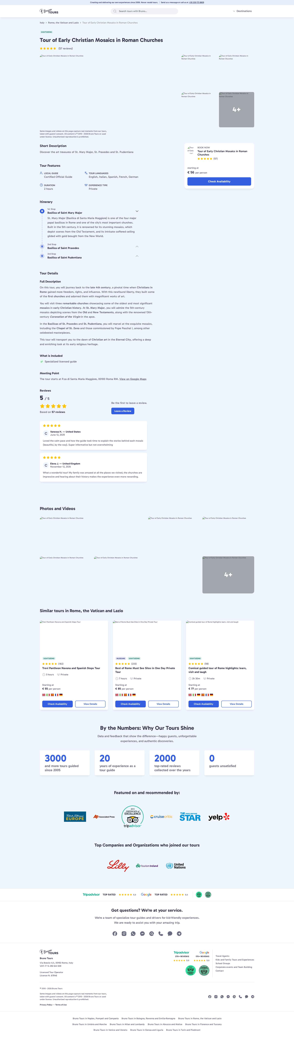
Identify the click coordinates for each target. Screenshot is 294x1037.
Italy (42, 22)
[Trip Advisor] (133, 817)
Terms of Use (61, 1005)
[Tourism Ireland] (147, 866)
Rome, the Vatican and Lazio (63, 22)
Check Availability (219, 181)
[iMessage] (170, 933)
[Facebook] (115, 933)
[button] (56, 48)
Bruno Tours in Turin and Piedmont (183, 1030)
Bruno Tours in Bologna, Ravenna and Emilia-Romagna (148, 1018)
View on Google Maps (132, 379)
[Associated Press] (104, 817)
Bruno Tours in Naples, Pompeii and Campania (96, 1018)
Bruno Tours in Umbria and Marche (89, 1024)
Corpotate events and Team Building (234, 967)
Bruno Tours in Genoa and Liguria (146, 1030)
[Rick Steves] (75, 817)
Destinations (244, 11)
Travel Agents (222, 956)
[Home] (49, 11)
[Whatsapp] (133, 933)
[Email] (151, 933)
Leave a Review (122, 411)
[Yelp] (219, 817)
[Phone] (160, 933)
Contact (220, 970)
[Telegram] (179, 933)
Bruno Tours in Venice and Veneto (110, 1030)
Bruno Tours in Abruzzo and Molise (165, 1024)
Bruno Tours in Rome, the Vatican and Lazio (199, 1018)
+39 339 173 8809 (196, 2)
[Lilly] (118, 866)
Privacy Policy (46, 1005)
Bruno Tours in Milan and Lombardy (127, 1024)
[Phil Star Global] (190, 817)
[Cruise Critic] (161, 817)
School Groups (223, 963)
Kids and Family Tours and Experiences (235, 959)
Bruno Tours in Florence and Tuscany (203, 1024)
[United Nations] (176, 866)
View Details (90, 703)
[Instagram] (124, 933)
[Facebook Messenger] (142, 933)
